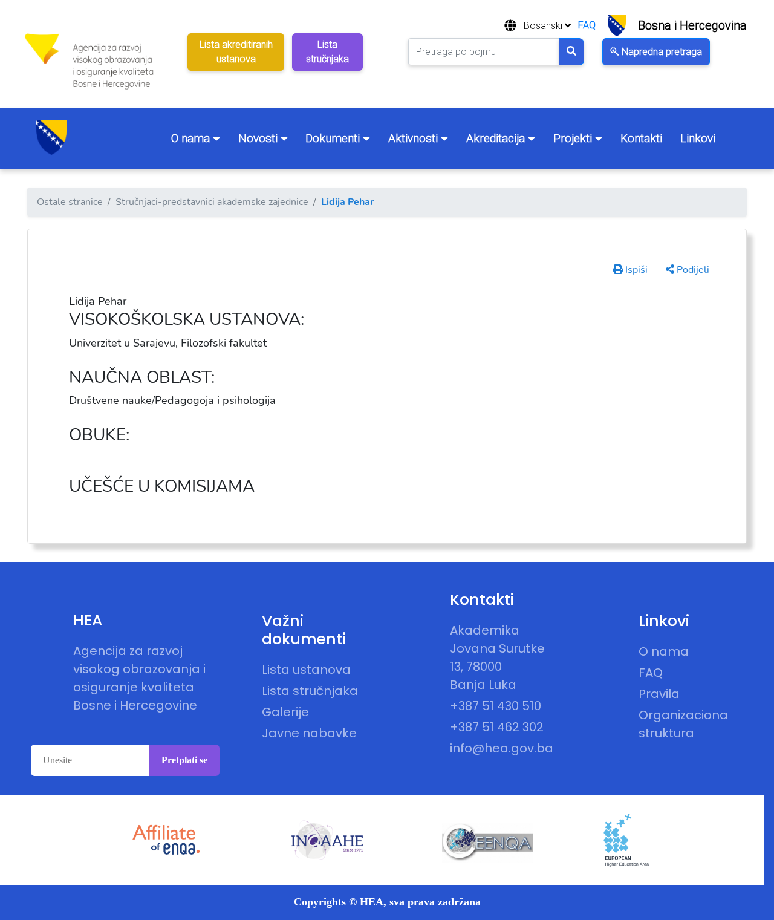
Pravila (659, 693)
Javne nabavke (309, 733)
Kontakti (641, 138)
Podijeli (691, 269)
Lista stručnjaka (310, 690)
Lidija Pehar (347, 202)
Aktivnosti (414, 138)
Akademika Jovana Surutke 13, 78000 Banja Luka (497, 657)
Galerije (285, 711)
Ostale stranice (70, 202)
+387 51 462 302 (497, 727)
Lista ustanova (306, 669)
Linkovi (697, 138)
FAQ (587, 25)
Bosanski (544, 25)
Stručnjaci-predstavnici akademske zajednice (211, 202)
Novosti (259, 138)
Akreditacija (497, 138)
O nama (192, 138)
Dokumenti (334, 138)
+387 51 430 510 (495, 705)
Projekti (574, 138)
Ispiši (635, 269)
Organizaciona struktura (683, 724)
